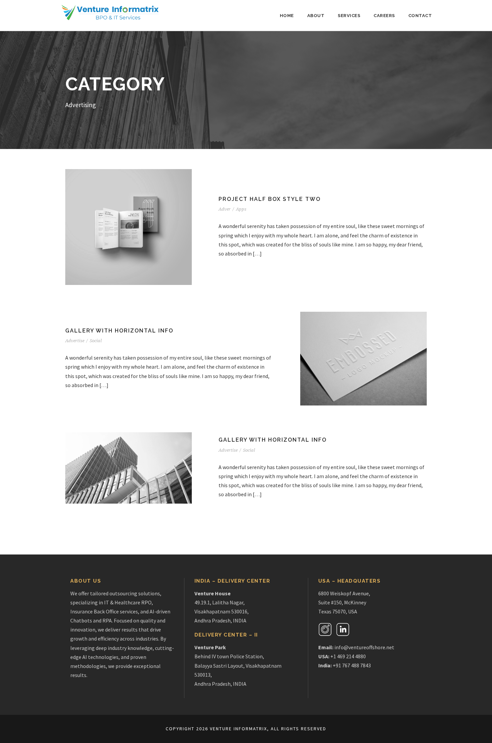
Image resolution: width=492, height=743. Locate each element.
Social (96, 340)
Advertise (74, 340)
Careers (384, 15)
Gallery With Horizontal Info (119, 330)
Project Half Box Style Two (270, 199)
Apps (241, 209)
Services (349, 15)
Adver (225, 209)
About (316, 15)
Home (287, 15)
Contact (420, 15)
